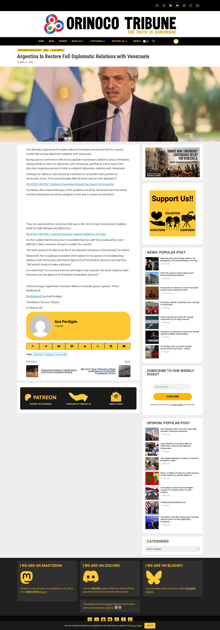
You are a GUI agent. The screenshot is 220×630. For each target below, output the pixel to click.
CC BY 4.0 (109, 608)
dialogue (50, 354)
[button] (153, 41)
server (99, 588)
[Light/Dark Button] (146, 41)
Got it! (150, 626)
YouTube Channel (171, 41)
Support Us (118, 41)
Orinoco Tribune (112, 604)
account (37, 592)
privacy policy (177, 405)
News (51, 41)
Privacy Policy (136, 625)
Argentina (38, 354)
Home (41, 41)
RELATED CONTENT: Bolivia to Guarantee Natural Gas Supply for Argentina (70, 184)
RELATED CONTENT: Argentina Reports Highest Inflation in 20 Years (66, 234)
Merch (137, 41)
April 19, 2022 (26, 62)
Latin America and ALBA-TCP (29, 50)
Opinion (63, 41)
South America (57, 50)
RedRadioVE (34, 296)
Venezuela (61, 354)
